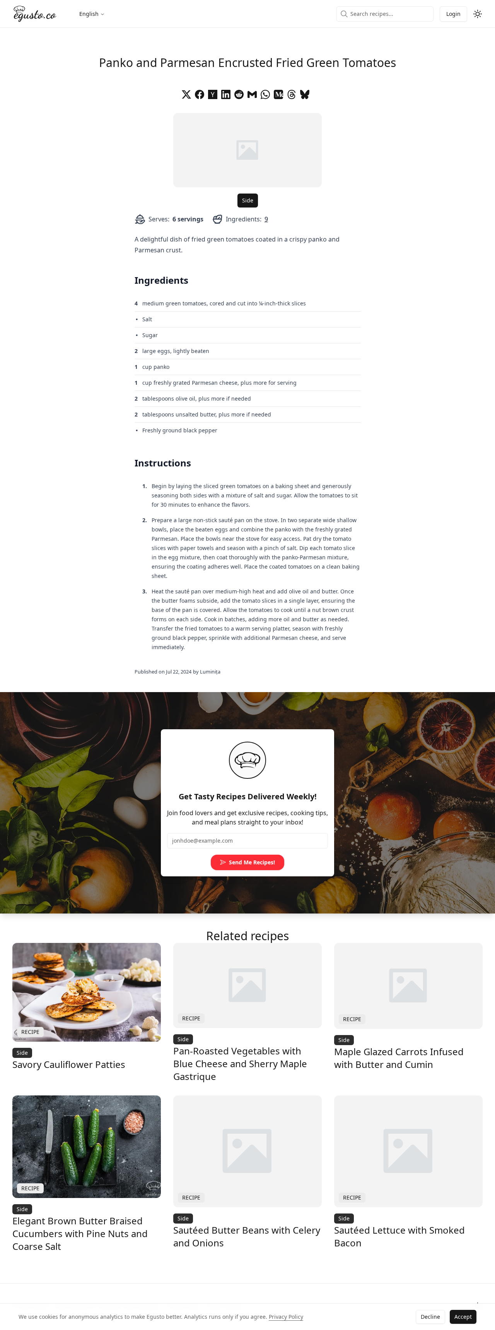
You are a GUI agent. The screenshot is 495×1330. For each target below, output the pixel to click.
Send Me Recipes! (252, 862)
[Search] (344, 14)
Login (453, 13)
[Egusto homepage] (35, 14)
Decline (430, 1316)
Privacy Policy (286, 1316)
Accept (463, 1316)
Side (247, 200)
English (89, 13)
